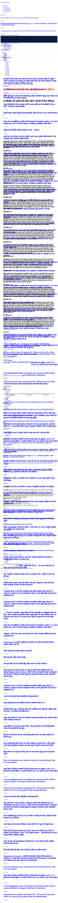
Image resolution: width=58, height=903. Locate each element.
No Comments (29, 93)
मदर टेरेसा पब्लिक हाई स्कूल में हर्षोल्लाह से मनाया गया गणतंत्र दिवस (17, 415)
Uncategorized (6, 85)
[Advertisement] (29, 73)
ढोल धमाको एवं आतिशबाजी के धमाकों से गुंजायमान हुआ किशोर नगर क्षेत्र (27, 209)
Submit (17, 565)
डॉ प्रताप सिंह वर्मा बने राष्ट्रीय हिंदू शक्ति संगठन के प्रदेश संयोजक (25, 664)
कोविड (8, 397)
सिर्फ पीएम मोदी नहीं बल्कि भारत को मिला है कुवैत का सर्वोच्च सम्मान (25, 850)
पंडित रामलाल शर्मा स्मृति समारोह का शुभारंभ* (18, 651)
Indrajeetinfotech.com (28, 564)
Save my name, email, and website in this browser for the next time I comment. (27, 383)
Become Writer (7, 10)
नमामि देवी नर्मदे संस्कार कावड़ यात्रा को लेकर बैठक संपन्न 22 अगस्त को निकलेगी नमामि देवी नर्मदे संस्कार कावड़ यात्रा (28, 550)
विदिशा (8, 62)
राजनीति (5, 388)
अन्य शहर (5, 60)
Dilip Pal (12, 93)
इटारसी (5, 55)
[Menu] (1, 902)
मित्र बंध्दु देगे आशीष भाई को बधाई (15, 657)
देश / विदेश (8, 405)
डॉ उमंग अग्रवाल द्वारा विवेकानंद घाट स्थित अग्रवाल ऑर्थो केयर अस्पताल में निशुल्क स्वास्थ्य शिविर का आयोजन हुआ (28, 558)
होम (4, 52)
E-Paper (5, 6)
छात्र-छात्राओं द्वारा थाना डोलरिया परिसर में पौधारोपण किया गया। (24, 703)
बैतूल (7, 561)
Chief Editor (7, 7)
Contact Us (6, 12)
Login (5, 5)
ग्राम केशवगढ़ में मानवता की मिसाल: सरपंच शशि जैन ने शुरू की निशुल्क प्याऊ (28, 824)
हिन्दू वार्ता (8, 404)
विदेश (7, 408)
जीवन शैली (8, 400)
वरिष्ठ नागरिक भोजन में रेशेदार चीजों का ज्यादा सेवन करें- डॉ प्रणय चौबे (26, 433)
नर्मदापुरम (5, 54)
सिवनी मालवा (9, 560)
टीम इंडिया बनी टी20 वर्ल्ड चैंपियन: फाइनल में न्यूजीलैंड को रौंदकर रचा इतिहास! (29, 487)
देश (7, 407)
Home (4, 84)
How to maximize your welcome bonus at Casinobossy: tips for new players (20, 17)
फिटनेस (8, 391)
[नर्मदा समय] (6, 45)
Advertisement (7, 9)
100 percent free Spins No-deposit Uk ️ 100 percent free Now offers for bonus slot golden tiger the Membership (29, 789)
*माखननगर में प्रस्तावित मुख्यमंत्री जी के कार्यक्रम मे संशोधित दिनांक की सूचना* (29, 271)
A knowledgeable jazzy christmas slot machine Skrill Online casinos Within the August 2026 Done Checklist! (28, 31)
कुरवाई (5, 59)
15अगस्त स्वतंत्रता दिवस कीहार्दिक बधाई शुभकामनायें (21, 696)
